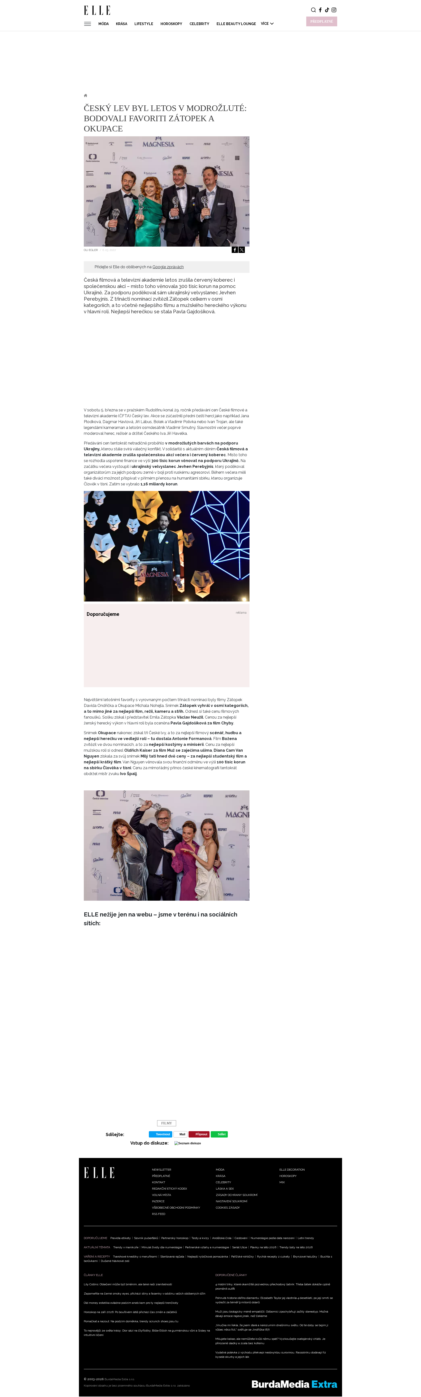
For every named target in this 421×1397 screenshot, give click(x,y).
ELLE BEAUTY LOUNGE (236, 24)
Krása (121, 24)
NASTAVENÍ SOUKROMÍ (231, 1201)
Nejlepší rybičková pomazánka (207, 1256)
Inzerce (158, 1201)
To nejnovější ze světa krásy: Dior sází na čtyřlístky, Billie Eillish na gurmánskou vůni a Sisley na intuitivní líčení (147, 1333)
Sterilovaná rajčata (172, 1256)
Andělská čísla (221, 1238)
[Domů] (99, 1172)
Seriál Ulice (239, 1247)
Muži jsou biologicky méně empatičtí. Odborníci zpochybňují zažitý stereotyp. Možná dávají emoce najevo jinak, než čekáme (271, 1314)
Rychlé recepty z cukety (273, 1256)
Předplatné (161, 1176)
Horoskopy (171, 24)
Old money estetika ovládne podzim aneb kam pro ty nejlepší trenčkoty (131, 1302)
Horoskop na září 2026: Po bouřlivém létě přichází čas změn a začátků (130, 1312)
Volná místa (161, 1195)
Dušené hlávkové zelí (115, 1261)
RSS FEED (158, 1214)
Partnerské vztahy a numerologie (207, 1247)
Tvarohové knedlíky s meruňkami (135, 1256)
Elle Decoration (292, 1169)
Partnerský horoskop (174, 1238)
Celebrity (199, 24)
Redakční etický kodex (169, 1188)
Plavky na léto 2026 (263, 1247)
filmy (166, 1123)
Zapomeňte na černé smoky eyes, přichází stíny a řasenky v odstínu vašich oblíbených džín (144, 1293)
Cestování (241, 1238)
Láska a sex (225, 1188)
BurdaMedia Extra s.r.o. (120, 1379)
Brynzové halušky (305, 1256)
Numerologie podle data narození (273, 1238)
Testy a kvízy (200, 1238)
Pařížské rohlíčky (242, 1256)
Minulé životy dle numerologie (162, 1247)
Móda (103, 24)
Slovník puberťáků (146, 1238)
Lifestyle (143, 24)
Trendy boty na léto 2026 (296, 1247)
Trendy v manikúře (125, 1247)
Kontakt (158, 1182)
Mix (282, 1182)
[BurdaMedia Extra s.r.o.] (294, 1384)
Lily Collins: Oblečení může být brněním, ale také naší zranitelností (128, 1284)
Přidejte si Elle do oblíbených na (139, 267)
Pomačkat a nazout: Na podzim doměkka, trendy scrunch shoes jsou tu (131, 1321)
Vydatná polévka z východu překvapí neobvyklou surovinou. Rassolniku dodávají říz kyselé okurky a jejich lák (270, 1355)
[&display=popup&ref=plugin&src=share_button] (235, 250)
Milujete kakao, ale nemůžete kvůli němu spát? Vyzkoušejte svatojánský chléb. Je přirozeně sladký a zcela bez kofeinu (270, 1341)
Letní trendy (306, 1238)
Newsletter (161, 1169)
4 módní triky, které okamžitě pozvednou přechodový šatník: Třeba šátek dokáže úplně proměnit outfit (272, 1286)
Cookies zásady (228, 1207)
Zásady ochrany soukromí (237, 1195)
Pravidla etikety (120, 1238)
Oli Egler (91, 250)
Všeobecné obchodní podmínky (176, 1207)
